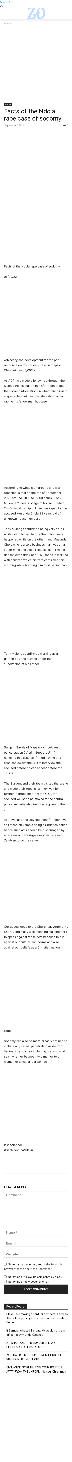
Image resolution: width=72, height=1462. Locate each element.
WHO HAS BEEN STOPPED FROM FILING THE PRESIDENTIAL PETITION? (34, 1357)
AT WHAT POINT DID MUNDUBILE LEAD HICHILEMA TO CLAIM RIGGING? (30, 1345)
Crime (8, 104)
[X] (17, 134)
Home (7, 23)
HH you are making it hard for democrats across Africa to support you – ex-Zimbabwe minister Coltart (37, 1318)
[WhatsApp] (36, 134)
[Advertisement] (36, 65)
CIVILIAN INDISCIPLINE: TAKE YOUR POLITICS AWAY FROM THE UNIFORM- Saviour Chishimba (36, 1369)
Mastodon (6, 2)
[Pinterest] (26, 134)
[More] (45, 134)
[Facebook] (8, 134)
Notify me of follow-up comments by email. (35, 1276)
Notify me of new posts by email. (28, 1281)
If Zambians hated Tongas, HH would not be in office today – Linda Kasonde (35, 1332)
